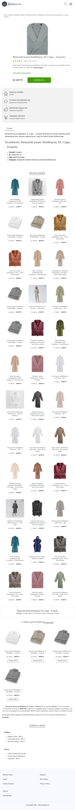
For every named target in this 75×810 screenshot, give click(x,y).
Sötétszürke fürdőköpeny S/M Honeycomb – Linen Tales (15, 522)
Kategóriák (16, 15)
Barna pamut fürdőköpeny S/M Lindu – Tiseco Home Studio (60, 449)
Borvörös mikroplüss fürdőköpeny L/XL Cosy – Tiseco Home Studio (37, 342)
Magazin (43, 775)
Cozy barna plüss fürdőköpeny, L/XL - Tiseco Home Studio (60, 237)
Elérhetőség (7, 795)
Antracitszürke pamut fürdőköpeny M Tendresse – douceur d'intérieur (37, 522)
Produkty (10, 15)
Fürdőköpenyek (41, 15)
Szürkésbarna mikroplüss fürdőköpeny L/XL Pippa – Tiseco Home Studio (60, 272)
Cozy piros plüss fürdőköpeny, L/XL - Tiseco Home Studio (60, 485)
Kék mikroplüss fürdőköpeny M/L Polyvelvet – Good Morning (15, 558)
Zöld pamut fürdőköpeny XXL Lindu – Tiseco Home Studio (60, 594)
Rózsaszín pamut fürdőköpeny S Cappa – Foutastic (37, 594)
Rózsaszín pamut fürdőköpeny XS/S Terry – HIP (60, 201)
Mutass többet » (39, 67)
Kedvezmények (8, 784)
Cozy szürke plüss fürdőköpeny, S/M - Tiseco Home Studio (60, 558)
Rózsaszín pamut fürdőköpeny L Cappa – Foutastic (37, 378)
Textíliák (22, 15)
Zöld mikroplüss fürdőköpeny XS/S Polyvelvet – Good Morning (60, 342)
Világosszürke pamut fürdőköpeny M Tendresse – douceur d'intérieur (37, 201)
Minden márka (8, 775)
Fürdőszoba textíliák (30, 15)
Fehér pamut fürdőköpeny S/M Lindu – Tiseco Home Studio (37, 449)
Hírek (5, 779)
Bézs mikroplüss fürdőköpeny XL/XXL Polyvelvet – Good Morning (15, 378)
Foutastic (15, 67)
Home (5, 15)
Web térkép (44, 779)
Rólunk (5, 791)
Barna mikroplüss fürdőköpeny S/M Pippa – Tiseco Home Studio (37, 485)
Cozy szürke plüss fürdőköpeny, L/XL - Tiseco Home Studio (15, 594)
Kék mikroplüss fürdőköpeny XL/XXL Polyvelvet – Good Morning (15, 201)
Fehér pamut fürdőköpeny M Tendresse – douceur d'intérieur (15, 413)
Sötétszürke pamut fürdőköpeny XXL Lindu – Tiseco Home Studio (37, 413)
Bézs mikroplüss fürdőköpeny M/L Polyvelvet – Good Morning (37, 272)
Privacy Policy (45, 784)
